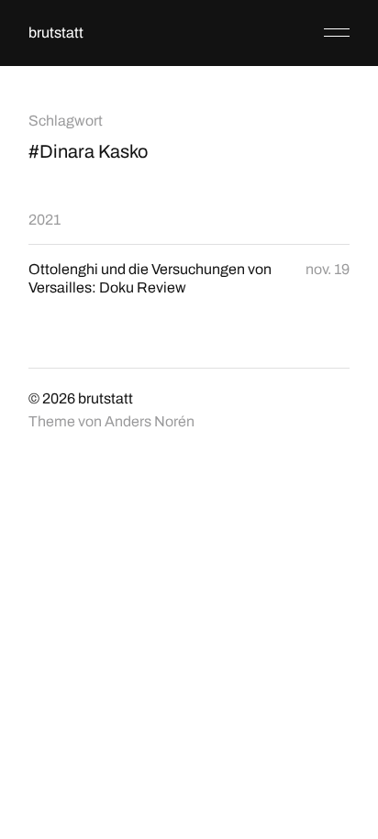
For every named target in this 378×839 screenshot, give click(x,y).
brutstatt (55, 32)
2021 (44, 219)
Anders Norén (150, 421)
